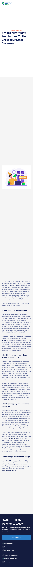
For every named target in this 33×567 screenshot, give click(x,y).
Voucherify (5, 340)
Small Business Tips (16, 30)
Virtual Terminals (11, 461)
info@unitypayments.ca (9, 470)
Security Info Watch (9, 438)
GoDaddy (14, 389)
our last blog (13, 285)
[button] (29, 3)
